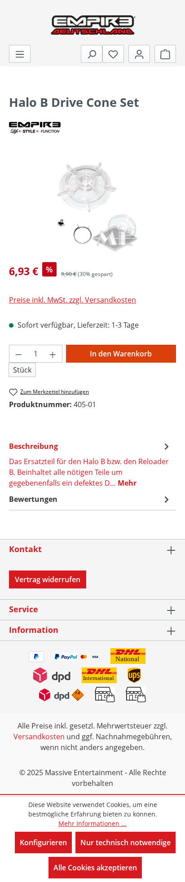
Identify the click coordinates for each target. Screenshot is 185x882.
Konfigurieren (43, 842)
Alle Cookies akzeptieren (95, 868)
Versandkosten (39, 737)
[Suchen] (91, 54)
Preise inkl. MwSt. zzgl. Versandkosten (72, 300)
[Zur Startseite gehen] (92, 24)
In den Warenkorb (121, 354)
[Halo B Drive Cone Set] (92, 204)
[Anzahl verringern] (18, 354)
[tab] (90, 464)
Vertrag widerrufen (47, 579)
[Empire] (92, 127)
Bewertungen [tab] (33, 499)
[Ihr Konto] (139, 54)
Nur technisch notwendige (125, 842)
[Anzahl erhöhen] (53, 354)
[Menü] (20, 54)
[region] (92, 204)
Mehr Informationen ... (92, 823)
